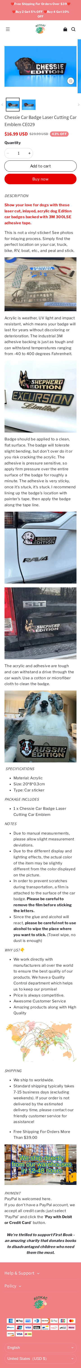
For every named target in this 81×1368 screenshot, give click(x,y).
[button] (7, 29)
